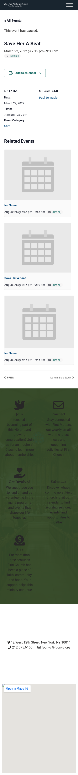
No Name (10, 205)
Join (19, 414)
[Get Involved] (19, 473)
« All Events (12, 21)
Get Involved (19, 482)
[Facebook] (28, 662)
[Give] (19, 540)
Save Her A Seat (15, 278)
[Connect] (58, 405)
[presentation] (37, 175)
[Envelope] (69, 662)
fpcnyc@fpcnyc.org (56, 647)
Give (20, 549)
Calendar (58, 481)
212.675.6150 (21, 647)
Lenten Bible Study (61, 377)
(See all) (14, 55)
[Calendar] (58, 472)
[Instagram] (8, 662)
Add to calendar (25, 73)
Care (7, 126)
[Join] (19, 405)
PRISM (10, 377)
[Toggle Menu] (69, 5)
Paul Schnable (48, 97)
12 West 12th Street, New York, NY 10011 (40, 642)
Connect (58, 414)
